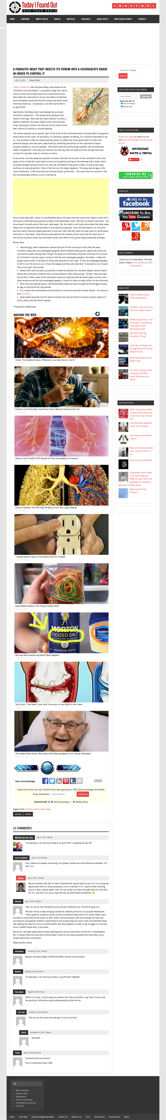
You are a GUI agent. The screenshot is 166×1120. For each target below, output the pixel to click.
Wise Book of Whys (123, 19)
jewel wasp (45, 809)
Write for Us (42, 19)
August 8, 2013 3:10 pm (36, 992)
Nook (149, 262)
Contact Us (62, 1117)
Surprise (25, 19)
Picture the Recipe (24, 1100)
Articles (71, 19)
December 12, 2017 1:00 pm (40, 1032)
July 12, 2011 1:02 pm (33, 901)
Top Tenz (20, 1106)
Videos (57, 19)
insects (36, 809)
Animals (18, 814)
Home (12, 19)
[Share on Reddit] (59, 781)
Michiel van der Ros (24, 837)
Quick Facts (102, 19)
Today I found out (21, 87)
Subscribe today (126, 137)
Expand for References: (25, 307)
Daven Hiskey (34, 80)
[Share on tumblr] (73, 781)
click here (25, 294)
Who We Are (100, 1117)
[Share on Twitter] (52, 781)
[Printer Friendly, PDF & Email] (98, 782)
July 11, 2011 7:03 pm (45, 837)
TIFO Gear (23, 1117)
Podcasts (86, 19)
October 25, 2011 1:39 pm (37, 951)
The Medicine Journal (26, 1103)
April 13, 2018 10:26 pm (32, 1053)
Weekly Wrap (82, 802)
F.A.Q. (87, 1117)
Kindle (142, 262)
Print (134, 262)
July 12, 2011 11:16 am (36, 878)
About (126, 1117)
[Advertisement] (83, 43)
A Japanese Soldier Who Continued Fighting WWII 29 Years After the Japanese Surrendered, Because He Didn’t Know (135, 478)
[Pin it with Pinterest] (66, 781)
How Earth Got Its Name (141, 460)
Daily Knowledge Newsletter (43, 1117)
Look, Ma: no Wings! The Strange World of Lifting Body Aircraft (141, 348)
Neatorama (21, 1096)
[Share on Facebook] (45, 781)
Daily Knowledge (61, 802)
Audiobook (136, 266)
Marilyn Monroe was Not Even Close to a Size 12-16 (141, 451)
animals (28, 809)
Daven (21, 878)
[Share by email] (80, 781)
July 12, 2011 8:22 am (39, 858)
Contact (142, 19)
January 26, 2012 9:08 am (34, 972)
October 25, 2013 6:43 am (38, 1012)
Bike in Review (22, 1090)
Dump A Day (21, 1093)
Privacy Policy (114, 1117)
